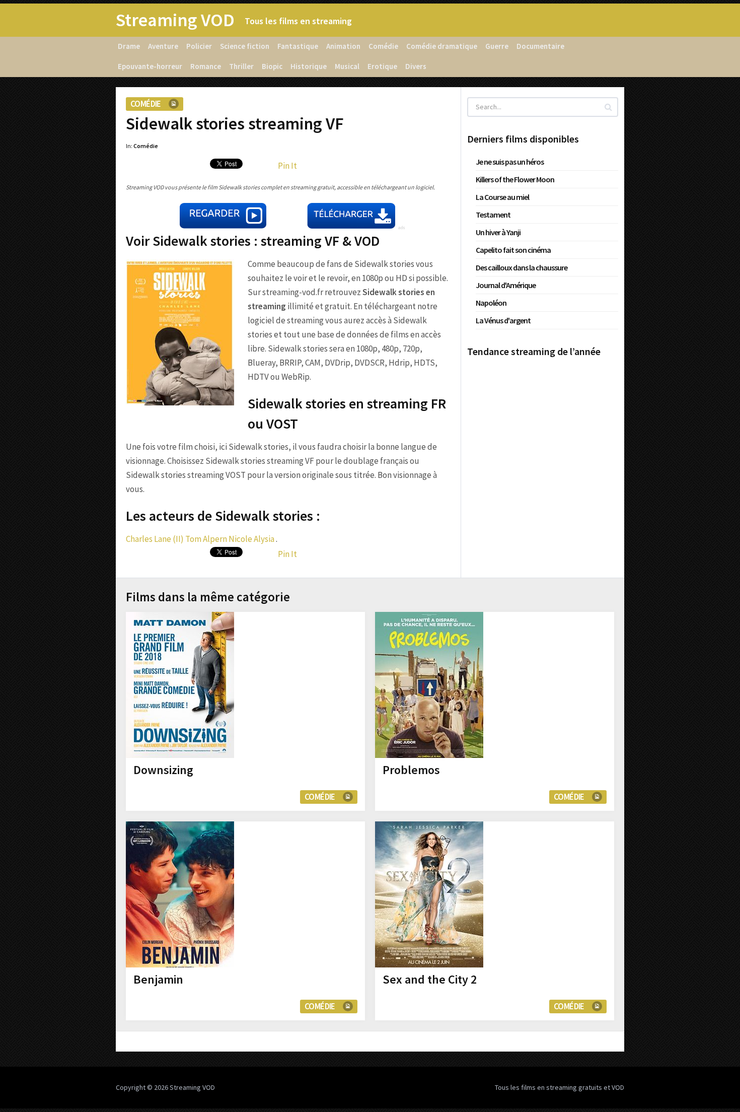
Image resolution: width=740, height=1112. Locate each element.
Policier (199, 46)
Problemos (411, 770)
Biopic (272, 66)
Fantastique (297, 46)
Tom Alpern (206, 538)
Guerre (496, 46)
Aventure (163, 46)
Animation (343, 46)
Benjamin (158, 979)
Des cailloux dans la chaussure (521, 267)
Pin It (287, 165)
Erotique (382, 66)
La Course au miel (502, 197)
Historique (308, 66)
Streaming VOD (175, 20)
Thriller (241, 66)
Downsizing (163, 770)
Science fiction (244, 46)
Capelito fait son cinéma (513, 250)
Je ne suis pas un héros (510, 162)
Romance (205, 66)
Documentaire (540, 46)
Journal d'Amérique (506, 285)
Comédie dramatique (441, 46)
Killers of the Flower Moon (515, 179)
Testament (493, 215)
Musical (347, 66)
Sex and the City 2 (430, 979)
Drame (129, 46)
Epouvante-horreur (150, 66)
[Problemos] (429, 685)
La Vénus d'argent (503, 320)
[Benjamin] (180, 894)
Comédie (383, 46)
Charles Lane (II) (155, 538)
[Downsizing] (180, 685)
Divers (415, 66)
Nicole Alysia (251, 538)
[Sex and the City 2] (429, 894)
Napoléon (491, 303)
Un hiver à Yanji (498, 232)
